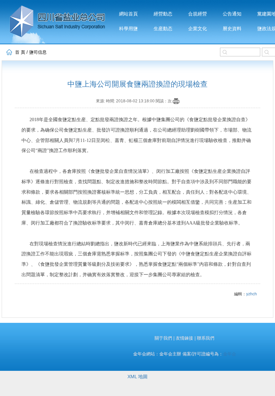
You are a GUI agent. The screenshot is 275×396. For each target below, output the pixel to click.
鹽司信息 (38, 52)
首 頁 (20, 52)
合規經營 (197, 13)
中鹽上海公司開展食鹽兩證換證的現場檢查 (137, 84)
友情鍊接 (184, 338)
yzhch (251, 294)
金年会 (229, 353)
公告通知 (232, 13)
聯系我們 (205, 338)
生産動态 (163, 28)
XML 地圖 (137, 376)
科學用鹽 (128, 28)
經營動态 (163, 13)
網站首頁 (128, 13)
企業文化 (197, 28)
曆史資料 (232, 28)
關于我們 (163, 338)
